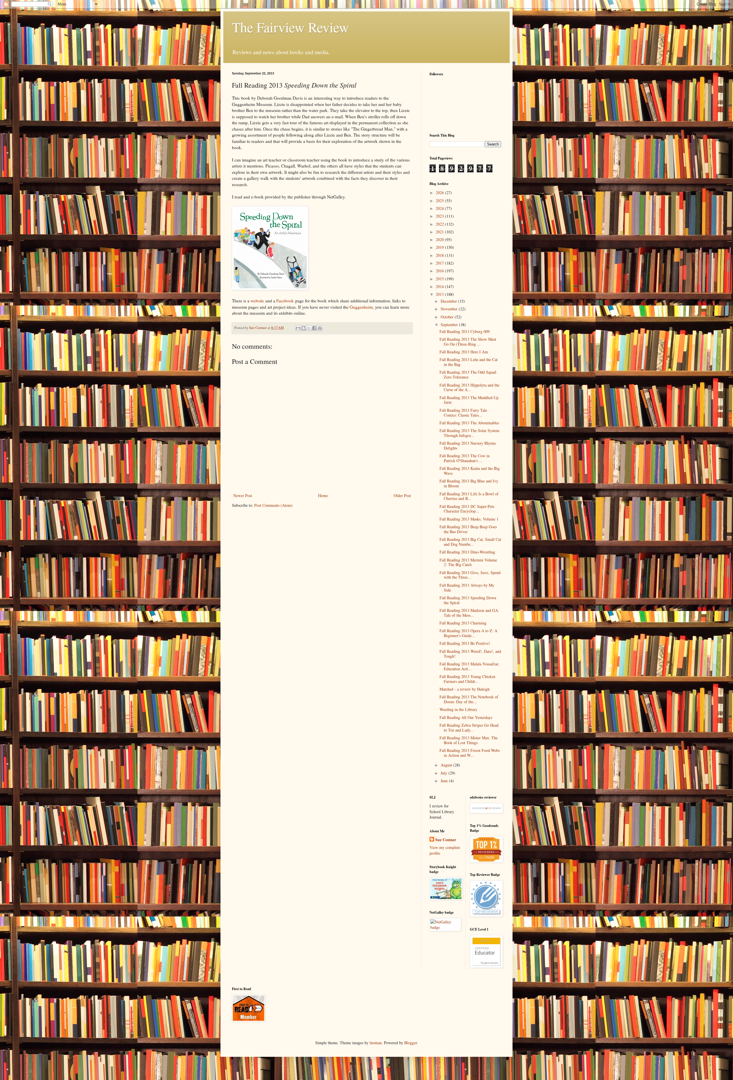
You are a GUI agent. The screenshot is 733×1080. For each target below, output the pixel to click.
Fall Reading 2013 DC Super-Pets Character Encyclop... (467, 509)
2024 (440, 208)
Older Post (402, 495)
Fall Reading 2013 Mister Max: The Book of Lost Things (469, 740)
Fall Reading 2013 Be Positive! (465, 643)
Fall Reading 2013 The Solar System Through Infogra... (469, 433)
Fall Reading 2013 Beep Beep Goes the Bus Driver (468, 529)
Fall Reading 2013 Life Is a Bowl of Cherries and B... (469, 496)
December (449, 301)
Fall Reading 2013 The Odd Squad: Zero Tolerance (468, 374)
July (444, 773)
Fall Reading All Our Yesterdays (466, 717)
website (257, 300)
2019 (440, 247)
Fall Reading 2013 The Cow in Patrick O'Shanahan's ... (465, 458)
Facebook (285, 300)
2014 (440, 286)
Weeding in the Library (458, 709)
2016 (440, 270)
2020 (440, 239)
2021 (440, 231)
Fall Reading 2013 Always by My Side (467, 587)
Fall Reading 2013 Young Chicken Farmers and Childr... (467, 679)
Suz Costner (445, 840)
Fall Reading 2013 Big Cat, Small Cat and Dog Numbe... (470, 542)
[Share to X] (309, 328)
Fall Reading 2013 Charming (463, 623)
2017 (440, 263)
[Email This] (298, 328)
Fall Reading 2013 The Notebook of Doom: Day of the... (469, 699)
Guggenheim (361, 307)
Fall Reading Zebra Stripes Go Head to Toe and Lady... (469, 727)
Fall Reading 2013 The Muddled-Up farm (469, 400)
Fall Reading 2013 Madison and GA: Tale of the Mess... (469, 613)
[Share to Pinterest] (320, 328)
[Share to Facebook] (314, 328)
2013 (440, 294)
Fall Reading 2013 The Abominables (469, 422)
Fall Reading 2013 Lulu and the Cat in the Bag (469, 362)
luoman (376, 1042)
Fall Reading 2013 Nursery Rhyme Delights (468, 445)
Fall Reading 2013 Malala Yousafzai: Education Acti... (469, 666)
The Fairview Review (290, 27)
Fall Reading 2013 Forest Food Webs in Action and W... (470, 753)
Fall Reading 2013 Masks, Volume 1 (469, 519)
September (450, 324)
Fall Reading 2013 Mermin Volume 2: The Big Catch (468, 562)
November (450, 309)
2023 (440, 216)
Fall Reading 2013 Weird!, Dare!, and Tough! (470, 654)
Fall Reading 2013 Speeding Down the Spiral (468, 600)
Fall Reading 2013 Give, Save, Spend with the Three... (470, 575)
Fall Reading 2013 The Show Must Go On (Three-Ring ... (468, 341)
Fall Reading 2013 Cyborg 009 (465, 331)
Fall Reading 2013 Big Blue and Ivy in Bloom (469, 483)
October (448, 317)
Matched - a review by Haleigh (465, 689)
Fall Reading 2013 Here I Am (464, 351)
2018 (440, 255)
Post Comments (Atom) (273, 505)
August (447, 765)
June (445, 780)
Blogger (410, 1042)
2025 (440, 200)
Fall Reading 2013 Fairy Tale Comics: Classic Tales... (463, 412)
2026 (440, 192)
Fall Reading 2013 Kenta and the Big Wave (470, 471)
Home (323, 495)
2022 (440, 224)
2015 (440, 278)
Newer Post (242, 495)
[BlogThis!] (303, 328)
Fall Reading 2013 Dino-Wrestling (467, 552)
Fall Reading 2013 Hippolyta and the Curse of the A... (469, 387)
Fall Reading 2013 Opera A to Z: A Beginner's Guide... (468, 633)
